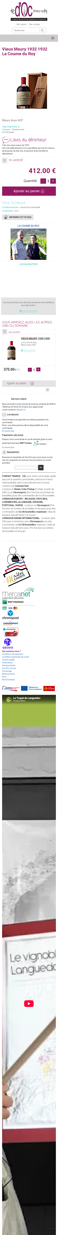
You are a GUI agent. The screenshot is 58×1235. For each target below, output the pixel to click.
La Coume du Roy (28, 225)
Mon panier (21, 24)
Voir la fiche (29, 350)
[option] (29, 358)
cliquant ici (20, 410)
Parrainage (7, 671)
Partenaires (7, 662)
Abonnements (8, 674)
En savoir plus (8, 431)
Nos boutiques (8, 679)
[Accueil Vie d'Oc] (29, 11)
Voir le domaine (30, 311)
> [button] (47, 389)
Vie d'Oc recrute (9, 668)
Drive (4, 677)
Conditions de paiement (12, 654)
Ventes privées (8, 665)
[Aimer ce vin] (4, 160)
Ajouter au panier (27, 191)
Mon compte (34, 24)
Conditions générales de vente (15, 657)
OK (41, 468)
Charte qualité (8, 660)
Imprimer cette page (20, 217)
